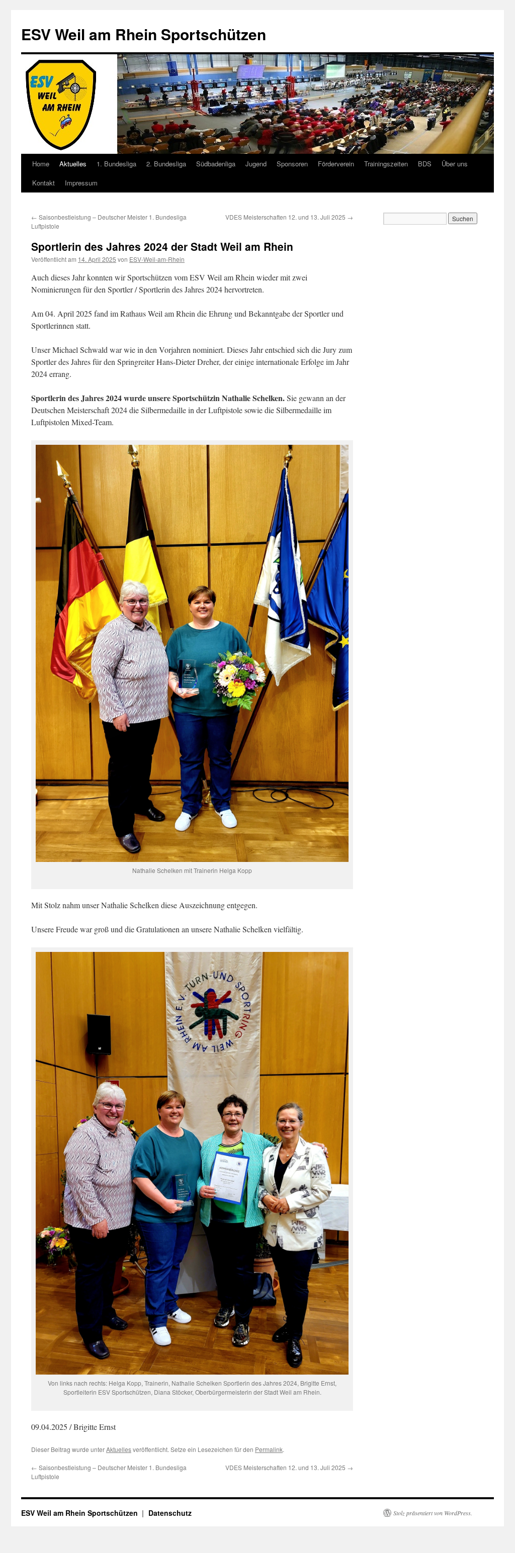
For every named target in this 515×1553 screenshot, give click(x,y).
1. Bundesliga (116, 163)
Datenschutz (170, 1513)
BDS (425, 163)
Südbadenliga (215, 163)
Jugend (256, 163)
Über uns (455, 163)
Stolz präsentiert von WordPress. (432, 1513)
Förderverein (336, 163)
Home (40, 163)
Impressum (81, 182)
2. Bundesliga (166, 163)
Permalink (269, 1449)
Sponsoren (292, 163)
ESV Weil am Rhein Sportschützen (143, 34)
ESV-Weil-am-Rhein (157, 259)
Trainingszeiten (386, 163)
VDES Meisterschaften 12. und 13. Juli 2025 (289, 217)
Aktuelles (73, 163)
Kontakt (43, 182)
